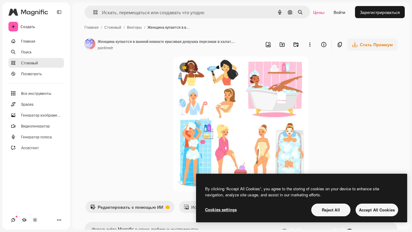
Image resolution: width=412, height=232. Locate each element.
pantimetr (105, 47)
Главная (91, 27)
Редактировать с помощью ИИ (126, 208)
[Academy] (24, 220)
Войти (339, 12)
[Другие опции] (310, 44)
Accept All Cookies (377, 210)
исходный (214, 68)
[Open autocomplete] (93, 12)
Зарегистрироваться (380, 12)
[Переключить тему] (35, 220)
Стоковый (112, 27)
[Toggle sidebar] (59, 12)
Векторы (134, 27)
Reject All (331, 210)
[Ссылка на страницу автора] (89, 44)
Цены (319, 12)
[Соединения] (13, 220)
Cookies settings (221, 209)
